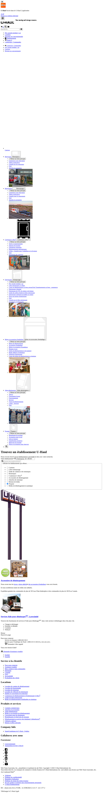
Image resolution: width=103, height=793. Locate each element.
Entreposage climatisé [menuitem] (15, 289)
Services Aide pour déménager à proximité (19, 617)
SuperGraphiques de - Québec (17, 731)
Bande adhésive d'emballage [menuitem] (17, 352)
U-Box (23, 239)
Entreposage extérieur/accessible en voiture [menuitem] (21, 294)
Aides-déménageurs (23, 390)
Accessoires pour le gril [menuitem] (15, 437)
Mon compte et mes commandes (15, 669)
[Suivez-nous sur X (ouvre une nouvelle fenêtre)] (6, 762)
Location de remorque (12, 690)
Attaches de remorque (15, 480)
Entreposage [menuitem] (8, 279)
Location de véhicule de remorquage (16, 692)
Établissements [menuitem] (11, 38)
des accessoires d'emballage (37, 584)
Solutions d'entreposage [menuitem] (15, 354)
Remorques (15, 156)
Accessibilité (9, 676)
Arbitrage (8, 775)
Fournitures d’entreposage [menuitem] (16, 302)
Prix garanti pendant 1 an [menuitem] (13, 33)
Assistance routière (11, 667)
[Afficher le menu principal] (3, 18)
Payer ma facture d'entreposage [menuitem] (18, 296)
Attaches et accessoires (12, 710)
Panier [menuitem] (9, 40)
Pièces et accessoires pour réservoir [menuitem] (19, 444)
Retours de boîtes (14, 482)
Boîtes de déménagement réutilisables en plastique (21, 699)
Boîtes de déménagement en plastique (20, 486)
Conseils (7, 672)
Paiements (8, 671)
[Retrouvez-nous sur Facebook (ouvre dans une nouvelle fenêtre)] (6, 750)
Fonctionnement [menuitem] (13, 398)
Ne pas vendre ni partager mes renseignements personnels (23, 782)
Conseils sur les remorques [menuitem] (16, 164)
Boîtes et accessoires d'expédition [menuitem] (18, 347)
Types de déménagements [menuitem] (16, 401)
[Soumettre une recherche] (21, 29)
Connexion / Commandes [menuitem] (13, 42)
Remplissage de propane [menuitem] (16, 435)
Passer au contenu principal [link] (9, 16)
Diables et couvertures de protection (16, 693)
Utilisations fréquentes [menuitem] (15, 247)
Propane (13, 431)
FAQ (6, 674)
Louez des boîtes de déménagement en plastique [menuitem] (22, 356)
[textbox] (25, 459)
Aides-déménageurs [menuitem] (10, 390)
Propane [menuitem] (7, 431)
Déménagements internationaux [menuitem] (18, 249)
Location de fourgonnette (13, 688)
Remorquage (8, 188)
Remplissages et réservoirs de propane (17, 717)
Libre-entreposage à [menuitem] (17, 285)
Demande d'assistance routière (13, 651)
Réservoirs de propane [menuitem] (15, 442)
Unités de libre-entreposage (13, 697)
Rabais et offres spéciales (13, 723)
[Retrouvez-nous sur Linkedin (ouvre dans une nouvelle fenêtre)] (6, 759)
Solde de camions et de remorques (19, 471)
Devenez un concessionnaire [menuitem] (14, 36)
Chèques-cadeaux (10, 721)
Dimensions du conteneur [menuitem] (16, 254)
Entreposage (17, 279)
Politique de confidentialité (13, 777)
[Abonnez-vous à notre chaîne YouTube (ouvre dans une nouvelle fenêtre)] (6, 764)
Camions (11, 467)
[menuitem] (55, 193)
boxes (16, 584)
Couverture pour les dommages (15, 715)
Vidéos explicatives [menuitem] (14, 162)
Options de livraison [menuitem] (14, 245)
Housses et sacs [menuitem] (13, 349)
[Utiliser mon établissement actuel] (15, 459)
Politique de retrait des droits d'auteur (16, 781)
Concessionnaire (10, 744)
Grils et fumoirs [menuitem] (13, 439)
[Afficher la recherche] (5, 26)
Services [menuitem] (11, 400)
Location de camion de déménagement (17, 686)
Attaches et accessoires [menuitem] (15, 168)
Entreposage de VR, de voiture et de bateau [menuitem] (21, 291)
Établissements (12, 784)
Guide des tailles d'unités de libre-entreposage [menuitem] (22, 293)
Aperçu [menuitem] (11, 394)
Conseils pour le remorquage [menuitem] (17, 196)
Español (7, 657)
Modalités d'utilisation (12, 779)
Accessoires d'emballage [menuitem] (16, 345)
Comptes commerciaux (12, 708)
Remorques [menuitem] (8, 156)
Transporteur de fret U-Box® (14, 746)
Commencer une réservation (17, 192)
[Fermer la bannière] (2, 2)
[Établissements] (8, 27)
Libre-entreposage (14, 469)
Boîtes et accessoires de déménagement (17, 713)
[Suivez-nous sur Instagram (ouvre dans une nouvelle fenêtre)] (6, 753)
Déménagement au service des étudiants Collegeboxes (22, 719)
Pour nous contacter (11, 665)
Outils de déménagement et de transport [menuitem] (20, 351)
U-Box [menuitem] (10, 239)
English (7, 655)
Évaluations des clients (12, 678)
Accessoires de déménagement (18, 478)
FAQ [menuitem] (10, 166)
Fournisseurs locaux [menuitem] (14, 396)
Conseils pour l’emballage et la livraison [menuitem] (23, 251)
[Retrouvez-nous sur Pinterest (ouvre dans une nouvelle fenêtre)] (6, 756)
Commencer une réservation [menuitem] (17, 161)
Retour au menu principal (17, 159)
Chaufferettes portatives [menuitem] (15, 441)
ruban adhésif (22, 584)
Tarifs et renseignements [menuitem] (16, 244)
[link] (23, 22)
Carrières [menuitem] (8, 35)
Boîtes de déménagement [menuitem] (16, 343)
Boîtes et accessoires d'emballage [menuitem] (14, 339)
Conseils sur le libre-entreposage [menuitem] (18, 300)
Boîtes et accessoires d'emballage (35, 339)
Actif (2, 14)
